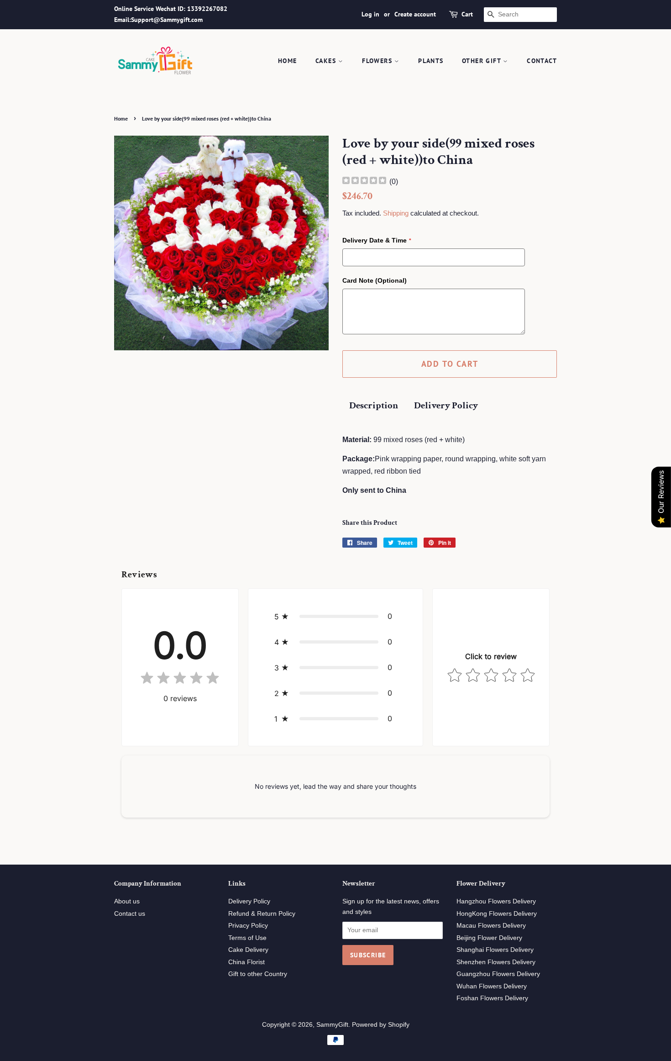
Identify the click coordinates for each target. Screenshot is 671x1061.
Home (287, 61)
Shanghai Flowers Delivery (495, 949)
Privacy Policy (248, 925)
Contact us (129, 913)
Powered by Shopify (380, 1024)
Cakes (326, 61)
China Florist (246, 962)
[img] (364, 181)
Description (373, 405)
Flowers (378, 61)
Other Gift (482, 61)
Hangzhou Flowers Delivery (496, 901)
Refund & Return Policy (261, 913)
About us (127, 901)
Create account (415, 14)
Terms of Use (247, 937)
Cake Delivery (248, 949)
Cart (467, 14)
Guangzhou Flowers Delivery (498, 974)
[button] (336, 616)
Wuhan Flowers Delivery (491, 986)
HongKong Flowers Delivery (496, 913)
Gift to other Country (257, 974)
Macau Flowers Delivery (491, 925)
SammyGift (332, 1024)
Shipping (396, 213)
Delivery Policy (446, 405)
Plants (430, 61)
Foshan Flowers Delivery (492, 998)
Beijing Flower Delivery (489, 937)
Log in (370, 14)
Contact (542, 61)
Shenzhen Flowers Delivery (495, 962)
